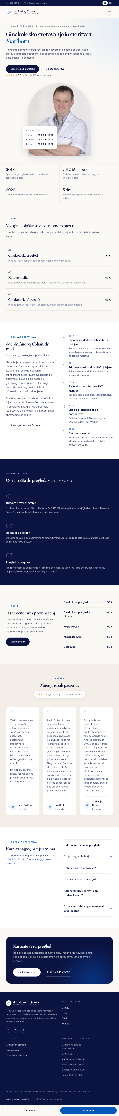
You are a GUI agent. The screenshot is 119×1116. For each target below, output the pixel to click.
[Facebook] (8, 1030)
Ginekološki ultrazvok (24, 63)
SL (105, 3)
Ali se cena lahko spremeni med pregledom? (84, 908)
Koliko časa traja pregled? (80, 867)
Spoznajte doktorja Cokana (25, 425)
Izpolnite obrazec (27, 972)
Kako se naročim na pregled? (82, 845)
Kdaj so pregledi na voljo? (80, 879)
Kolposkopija (19, 55)
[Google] (22, 1030)
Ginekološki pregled (23, 47)
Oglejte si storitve (55, 69)
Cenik (64, 1018)
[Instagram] (15, 1030)
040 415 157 (15, 3)
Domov (65, 1007)
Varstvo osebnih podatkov (18, 1099)
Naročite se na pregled (22, 69)
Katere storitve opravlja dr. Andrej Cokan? (81, 893)
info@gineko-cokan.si (37, 3)
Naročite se (88, 1110)
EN (110, 3)
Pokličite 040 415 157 (58, 972)
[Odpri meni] (109, 12)
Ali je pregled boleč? (76, 856)
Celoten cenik (17, 641)
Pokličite (30, 1110)
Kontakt (66, 1023)
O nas (64, 1013)
